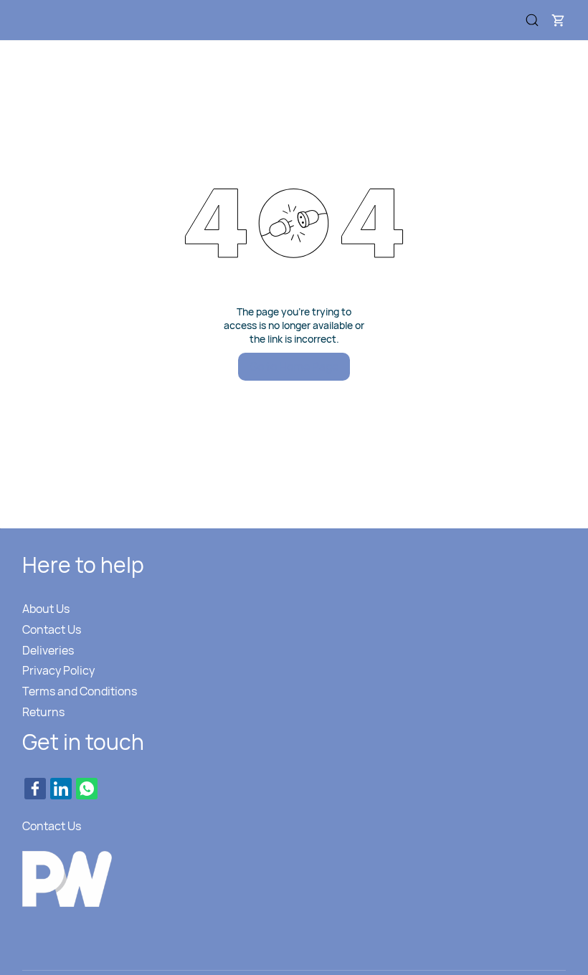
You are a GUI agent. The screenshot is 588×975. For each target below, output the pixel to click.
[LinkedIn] (61, 788)
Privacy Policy (58, 670)
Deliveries (48, 650)
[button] (558, 20)
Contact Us (51, 629)
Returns (43, 712)
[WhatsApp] (87, 788)
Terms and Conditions (79, 691)
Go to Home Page (294, 366)
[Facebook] (35, 788)
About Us (46, 609)
